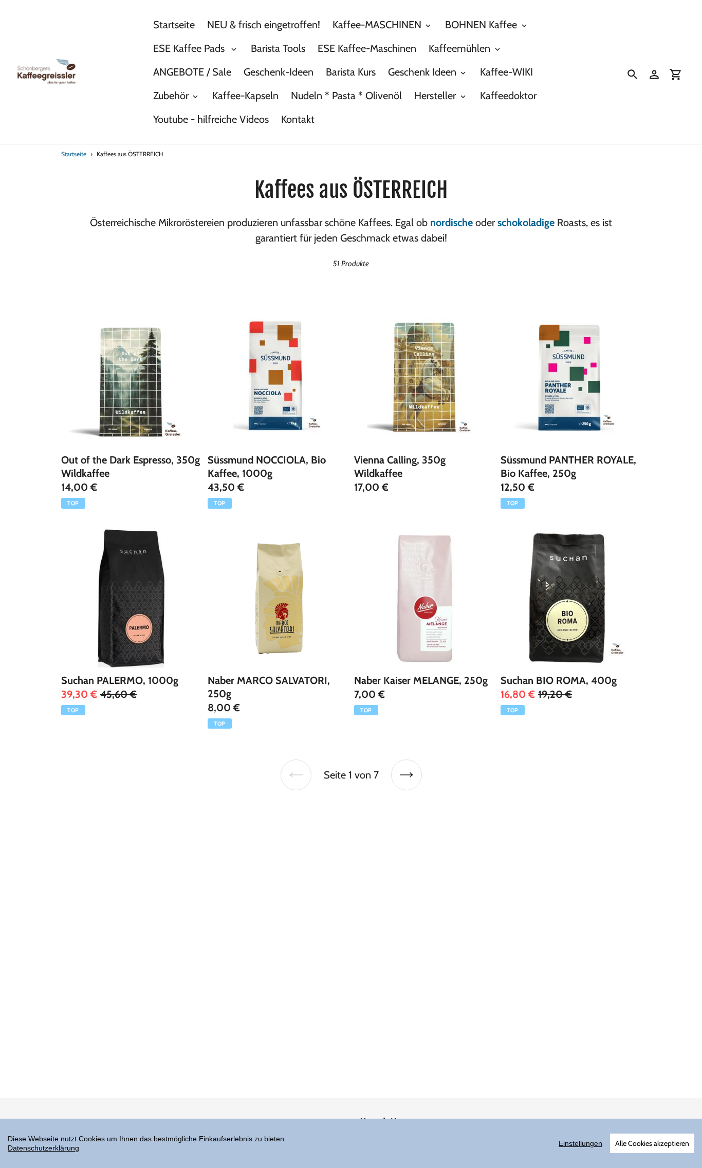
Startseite (73, 154)
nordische (451, 222)
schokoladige (526, 222)
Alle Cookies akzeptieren (652, 1143)
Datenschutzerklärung (43, 1148)
